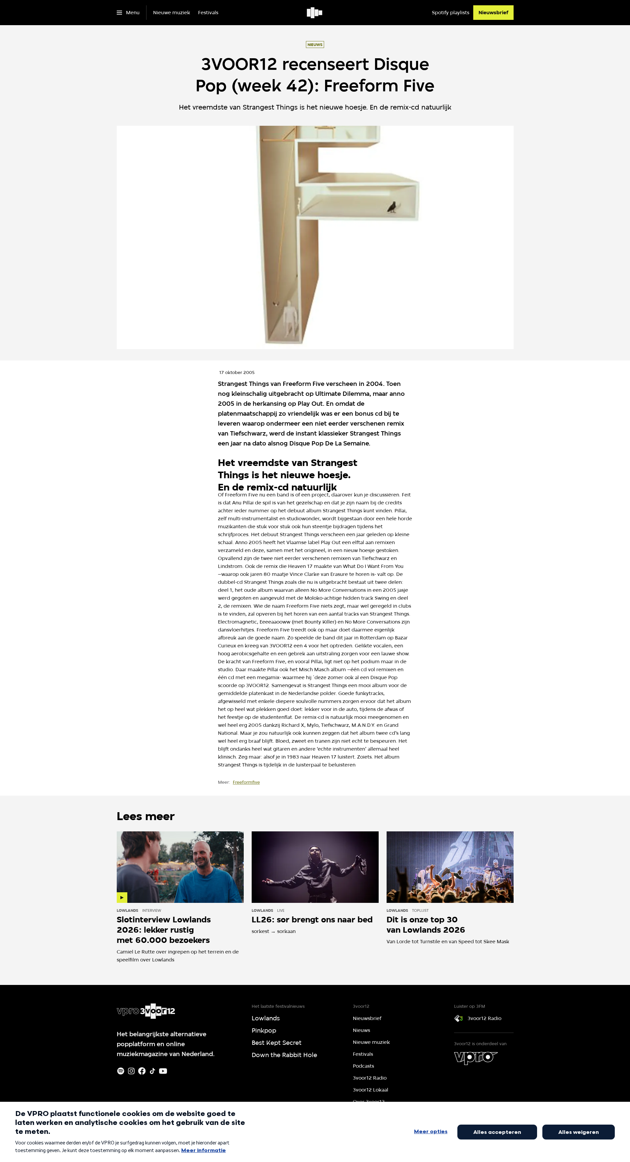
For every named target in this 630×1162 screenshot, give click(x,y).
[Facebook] (142, 1071)
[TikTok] (152, 1071)
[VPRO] (476, 1058)
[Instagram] (131, 1071)
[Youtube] (163, 1071)
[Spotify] (121, 1071)
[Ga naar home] (315, 12)
